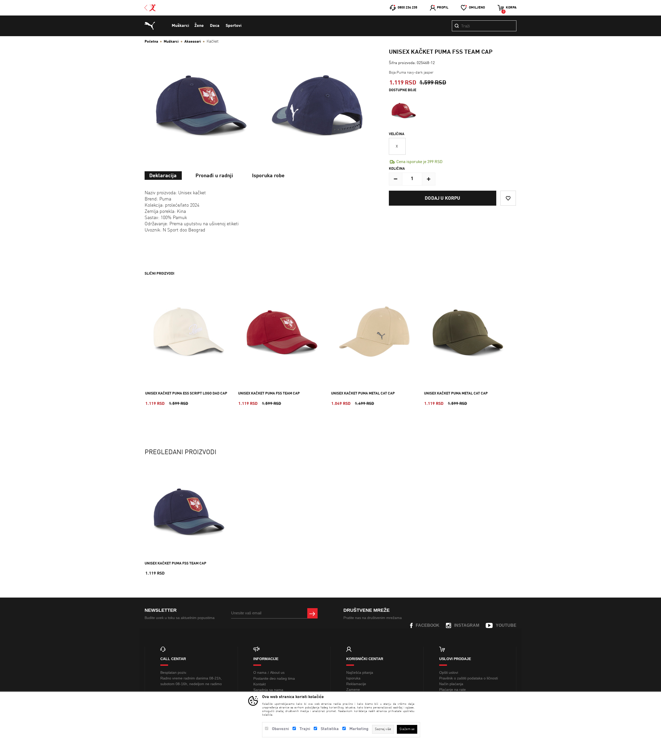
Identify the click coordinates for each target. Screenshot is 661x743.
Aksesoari (192, 41)
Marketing (358, 729)
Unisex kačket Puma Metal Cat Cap (363, 393)
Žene (199, 26)
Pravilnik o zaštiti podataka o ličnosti (468, 678)
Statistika (330, 729)
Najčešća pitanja (359, 672)
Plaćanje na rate (452, 689)
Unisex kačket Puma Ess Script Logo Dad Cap (186, 393)
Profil (442, 7)
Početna (151, 41)
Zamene (353, 689)
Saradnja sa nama (268, 690)
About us (277, 672)
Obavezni (280, 729)
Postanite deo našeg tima (274, 678)
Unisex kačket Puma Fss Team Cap (269, 393)
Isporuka (353, 678)
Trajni (305, 729)
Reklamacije (356, 684)
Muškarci (180, 26)
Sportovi (233, 26)
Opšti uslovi (448, 672)
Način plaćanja (451, 684)
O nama (259, 672)
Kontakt (259, 684)
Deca (214, 26)
